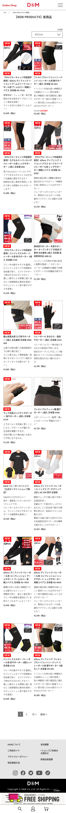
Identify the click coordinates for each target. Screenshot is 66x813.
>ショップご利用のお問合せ (49, 752)
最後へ (43, 714)
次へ (34, 714)
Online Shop (9, 5)
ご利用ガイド (14, 750)
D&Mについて (14, 744)
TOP (4, 13)
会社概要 (45, 744)
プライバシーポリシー (18, 756)
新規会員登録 (47, 759)
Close (57, 790)
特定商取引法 (14, 762)
